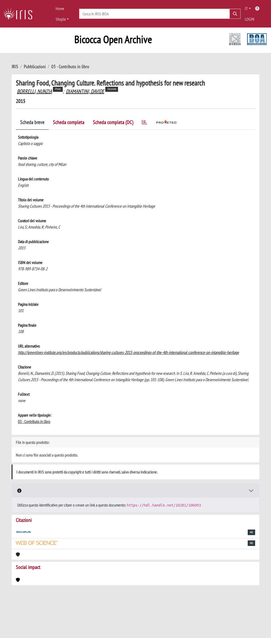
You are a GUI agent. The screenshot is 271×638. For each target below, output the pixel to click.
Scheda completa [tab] (68, 122)
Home (60, 8)
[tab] (144, 123)
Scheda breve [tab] (32, 122)
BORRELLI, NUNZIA (34, 91)
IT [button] (246, 8)
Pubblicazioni (35, 66)
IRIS (15, 66)
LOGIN (249, 19)
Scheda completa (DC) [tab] (113, 122)
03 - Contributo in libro (70, 66)
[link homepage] (20, 13)
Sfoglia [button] (61, 19)
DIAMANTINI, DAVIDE (85, 91)
